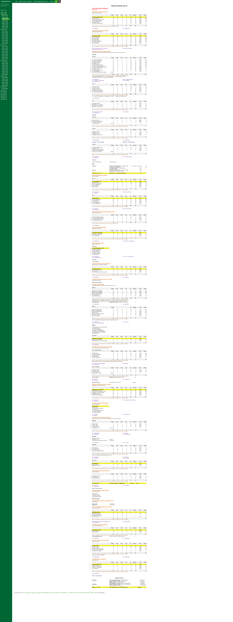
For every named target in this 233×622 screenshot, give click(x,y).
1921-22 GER (5, 46)
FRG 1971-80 (4, 91)
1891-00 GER (4, 12)
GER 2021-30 (4, 99)
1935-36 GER (5, 68)
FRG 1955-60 (5, 88)
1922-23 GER (5, 48)
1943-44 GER (5, 80)
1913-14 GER (5, 34)
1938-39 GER (5, 73)
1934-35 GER (5, 66)
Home (16, 1)
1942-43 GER (5, 79)
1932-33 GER (5, 63)
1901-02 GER (5, 15)
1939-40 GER (5, 74)
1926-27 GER (5, 54)
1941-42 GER (5, 77)
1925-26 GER (5, 52)
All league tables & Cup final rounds (49, 592)
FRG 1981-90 (4, 93)
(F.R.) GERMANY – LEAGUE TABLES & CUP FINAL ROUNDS (74, 592)
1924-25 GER (5, 51)
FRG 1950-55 (4, 86)
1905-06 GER (5, 21)
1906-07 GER (5, 23)
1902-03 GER (5, 17)
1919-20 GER (5, 43)
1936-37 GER (5, 69)
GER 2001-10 (4, 96)
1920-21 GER (4, 45)
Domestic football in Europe (25, 1)
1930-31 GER (4, 60)
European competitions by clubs (41, 1)
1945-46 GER (5, 83)
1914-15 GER (5, 35)
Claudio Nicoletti (5, 1)
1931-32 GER (5, 62)
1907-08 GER (5, 25)
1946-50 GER (5, 85)
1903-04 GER (5, 18)
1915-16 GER (5, 37)
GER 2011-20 (4, 97)
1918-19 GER (5, 42)
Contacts (52, 1)
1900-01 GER (93, 592)
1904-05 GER (5, 20)
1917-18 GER (5, 40)
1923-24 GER (5, 49)
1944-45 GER (5, 82)
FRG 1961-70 (4, 90)
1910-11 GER (4, 29)
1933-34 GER (5, 65)
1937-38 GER (5, 71)
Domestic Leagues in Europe (33, 592)
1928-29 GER (5, 57)
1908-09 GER (5, 26)
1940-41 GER (4, 76)
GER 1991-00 (4, 94)
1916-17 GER (5, 39)
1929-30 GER (5, 59)
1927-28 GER (5, 56)
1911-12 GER (5, 31)
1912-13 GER (5, 32)
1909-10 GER (5, 28)
